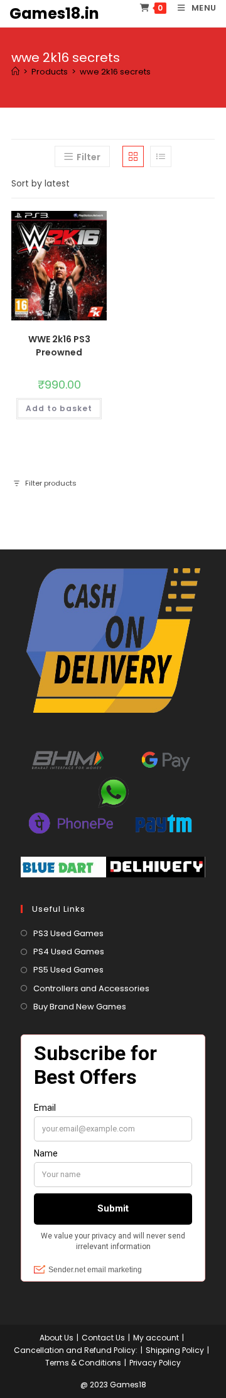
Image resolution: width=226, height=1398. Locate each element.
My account (156, 1337)
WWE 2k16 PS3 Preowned (59, 346)
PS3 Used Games (68, 933)
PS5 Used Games (68, 970)
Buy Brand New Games (79, 1007)
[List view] (160, 156)
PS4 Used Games (68, 951)
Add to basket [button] (59, 408)
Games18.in (54, 13)
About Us (56, 1337)
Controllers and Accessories (91, 988)
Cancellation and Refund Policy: (75, 1350)
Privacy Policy (155, 1362)
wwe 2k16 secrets (115, 72)
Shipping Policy (175, 1350)
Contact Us (103, 1337)
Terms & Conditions (83, 1362)
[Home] (15, 72)
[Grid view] (133, 156)
